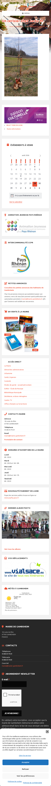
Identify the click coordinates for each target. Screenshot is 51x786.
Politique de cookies (15, 781)
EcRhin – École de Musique (13, 388)
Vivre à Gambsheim (16, 26)
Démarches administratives (14, 369)
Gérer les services (25, 755)
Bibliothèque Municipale (13, 392)
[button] (47, 731)
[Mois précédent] (10, 155)
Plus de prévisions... (11, 610)
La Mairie (7, 366)
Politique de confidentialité (32, 783)
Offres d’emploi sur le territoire (15, 404)
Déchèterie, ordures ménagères (15, 396)
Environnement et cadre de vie (36, 26)
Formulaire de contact (13, 439)
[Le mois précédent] (40, 155)
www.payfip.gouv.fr (11, 498)
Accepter (25, 762)
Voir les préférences (25, 776)
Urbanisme (8, 373)
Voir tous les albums (12, 549)
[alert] (25, 196)
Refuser (25, 769)
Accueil (4, 26)
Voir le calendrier (15, 202)
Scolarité (7, 381)
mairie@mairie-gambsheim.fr (32, 299)
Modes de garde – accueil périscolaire (17, 385)
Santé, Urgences (10, 377)
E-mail (6, 679)
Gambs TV (8, 400)
